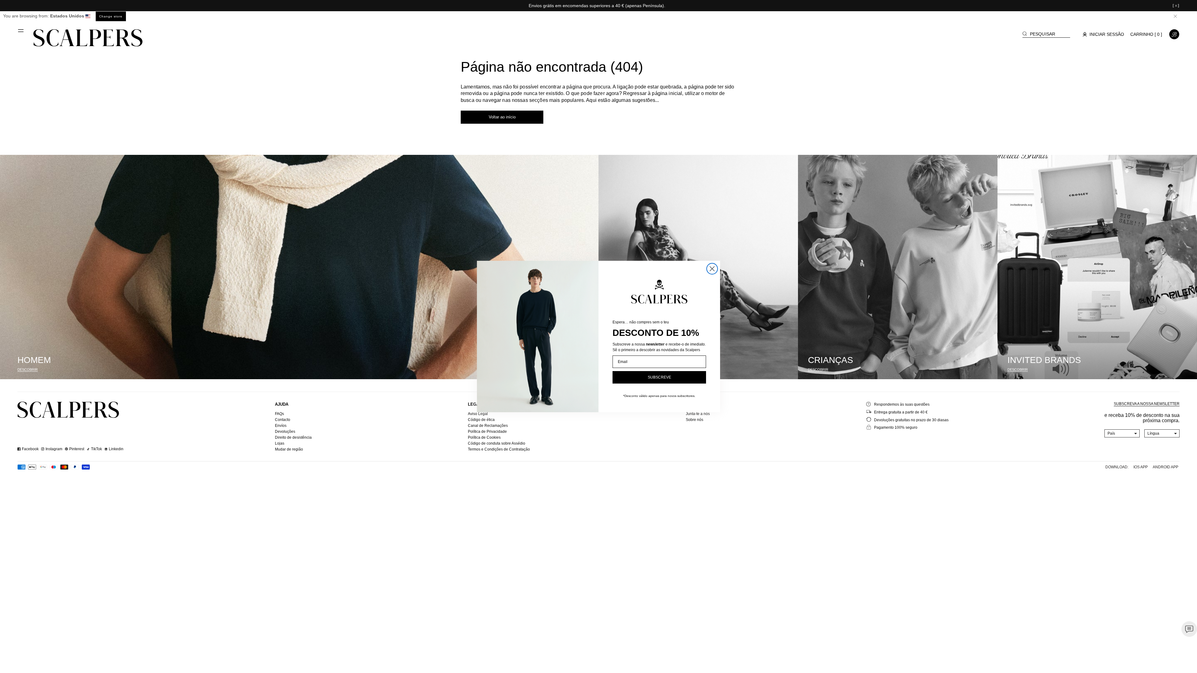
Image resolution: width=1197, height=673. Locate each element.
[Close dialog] (712, 268)
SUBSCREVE (659, 377)
